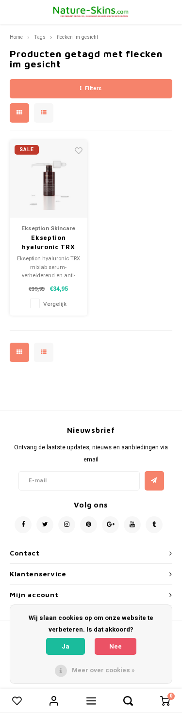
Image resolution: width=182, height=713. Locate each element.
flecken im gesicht (77, 37)
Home (16, 37)
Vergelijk (54, 304)
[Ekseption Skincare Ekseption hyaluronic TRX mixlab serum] (49, 179)
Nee (115, 646)
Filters (93, 88)
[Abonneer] (154, 481)
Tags (40, 37)
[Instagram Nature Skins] (66, 524)
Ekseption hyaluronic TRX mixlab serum (48, 243)
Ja (65, 646)
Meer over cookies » (103, 670)
